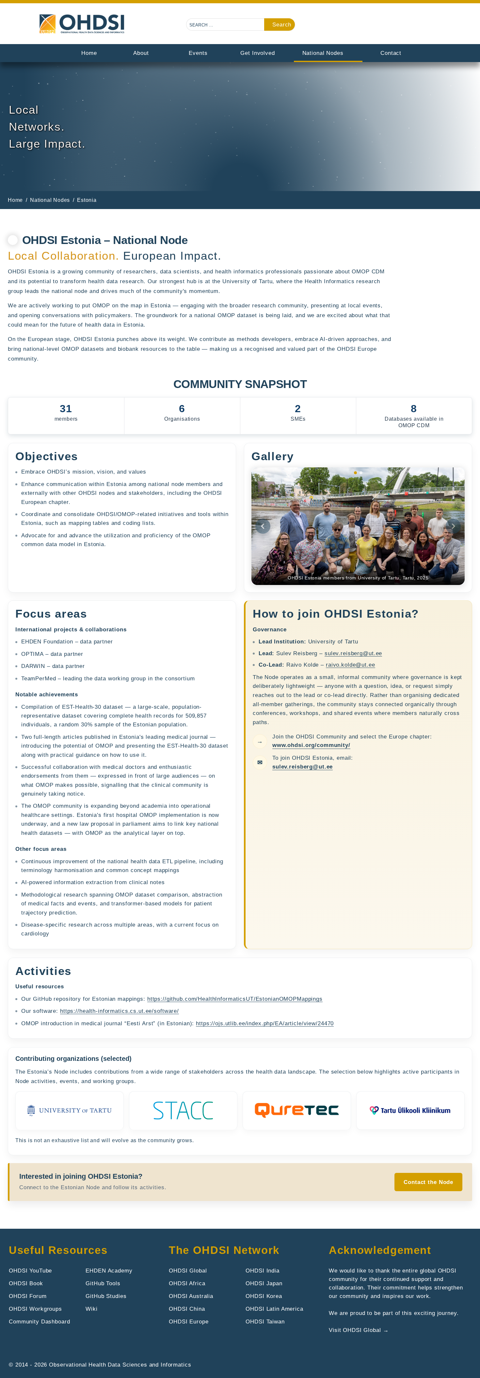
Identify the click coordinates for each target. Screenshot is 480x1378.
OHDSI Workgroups (35, 1308)
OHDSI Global (188, 1270)
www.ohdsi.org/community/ (311, 745)
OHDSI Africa (187, 1283)
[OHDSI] (402, 25)
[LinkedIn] (436, 25)
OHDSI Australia (191, 1296)
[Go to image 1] (355, 472)
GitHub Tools (103, 1283)
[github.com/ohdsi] (419, 25)
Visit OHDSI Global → (359, 1330)
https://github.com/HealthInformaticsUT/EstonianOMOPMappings (235, 999)
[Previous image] (262, 526)
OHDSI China (187, 1308)
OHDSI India (263, 1270)
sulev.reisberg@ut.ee (353, 653)
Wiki (91, 1308)
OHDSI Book (26, 1283)
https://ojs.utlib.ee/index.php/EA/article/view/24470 (265, 1023)
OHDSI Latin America (274, 1308)
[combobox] (225, 24)
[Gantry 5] (82, 24)
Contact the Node (428, 1182)
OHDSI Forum (28, 1296)
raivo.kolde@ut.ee (350, 664)
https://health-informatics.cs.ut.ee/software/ (119, 1011)
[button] (386, 25)
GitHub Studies (106, 1296)
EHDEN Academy (109, 1270)
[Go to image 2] (361, 472)
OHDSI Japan (264, 1283)
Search (281, 24)
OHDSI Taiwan (265, 1321)
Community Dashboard (39, 1321)
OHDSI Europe (188, 1321)
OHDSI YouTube (30, 1270)
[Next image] (453, 526)
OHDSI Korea (264, 1296)
